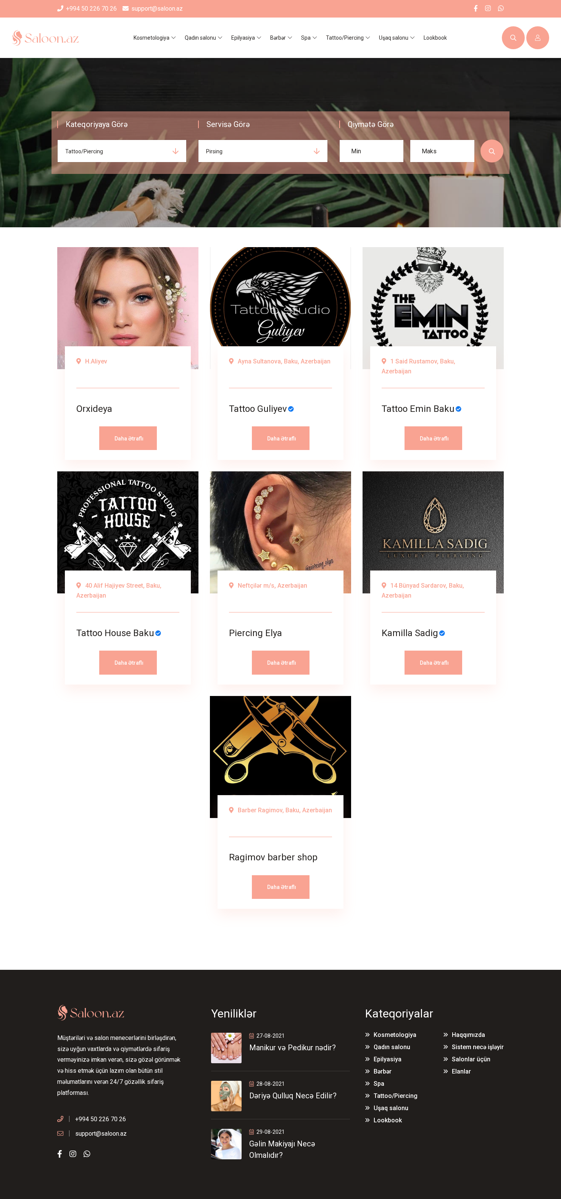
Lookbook (435, 38)
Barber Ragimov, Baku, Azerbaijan (284, 810)
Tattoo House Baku (115, 633)
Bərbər (383, 1071)
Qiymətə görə (371, 124)
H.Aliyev (95, 361)
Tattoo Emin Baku (418, 408)
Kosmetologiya (395, 1034)
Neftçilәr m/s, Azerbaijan (271, 585)
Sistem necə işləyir (478, 1047)
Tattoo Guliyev (258, 408)
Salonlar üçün (471, 1059)
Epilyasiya (387, 1059)
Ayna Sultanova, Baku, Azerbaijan (283, 361)
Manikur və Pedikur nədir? (292, 1047)
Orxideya (94, 408)
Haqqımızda (468, 1034)
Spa (379, 1083)
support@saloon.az (157, 8)
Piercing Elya (255, 633)
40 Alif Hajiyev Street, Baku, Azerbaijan (118, 590)
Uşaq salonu (391, 1108)
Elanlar (461, 1071)
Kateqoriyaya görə (97, 124)
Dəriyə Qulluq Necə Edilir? (293, 1095)
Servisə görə (228, 124)
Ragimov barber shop (273, 857)
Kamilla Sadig (410, 633)
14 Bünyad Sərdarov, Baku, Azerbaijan (423, 590)
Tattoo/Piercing (396, 1095)
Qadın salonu (392, 1047)
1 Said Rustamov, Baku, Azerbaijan (418, 366)
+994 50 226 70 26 (91, 8)
